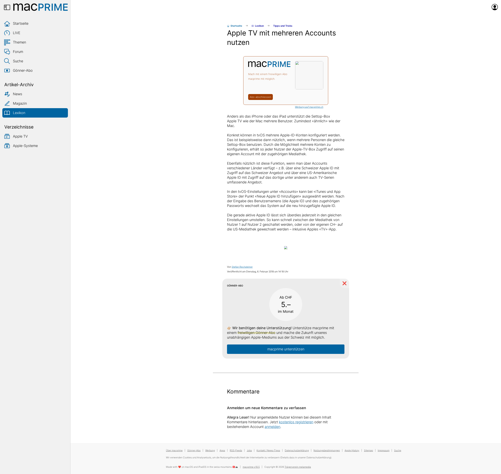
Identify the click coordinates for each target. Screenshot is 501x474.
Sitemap (368, 450)
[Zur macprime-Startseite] (40, 7)
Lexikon (19, 113)
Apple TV (20, 136)
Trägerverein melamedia (298, 466)
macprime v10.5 (251, 466)
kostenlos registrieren (296, 422)
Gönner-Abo (23, 70)
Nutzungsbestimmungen (327, 450)
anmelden (272, 427)
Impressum (383, 450)
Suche (18, 61)
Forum (18, 52)
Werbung (210, 450)
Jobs (249, 450)
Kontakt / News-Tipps (268, 450)
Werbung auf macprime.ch (309, 106)
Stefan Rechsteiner (242, 266)
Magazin (20, 103)
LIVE (16, 33)
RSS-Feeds (236, 450)
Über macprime (174, 450)
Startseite (20, 23)
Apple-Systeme (25, 146)
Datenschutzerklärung (297, 450)
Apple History (352, 450)
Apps (222, 450)
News (17, 94)
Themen (19, 42)
